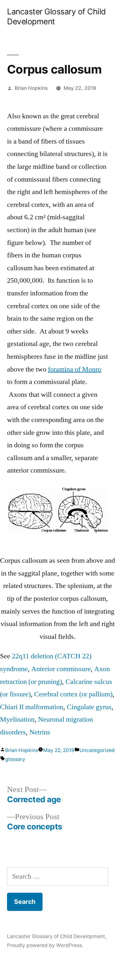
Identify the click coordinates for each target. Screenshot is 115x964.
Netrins (39, 732)
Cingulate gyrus (89, 706)
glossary (15, 759)
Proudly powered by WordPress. (45, 945)
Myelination (17, 719)
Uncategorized (97, 750)
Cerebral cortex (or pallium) (73, 694)
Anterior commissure (61, 668)
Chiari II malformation (31, 706)
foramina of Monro (74, 369)
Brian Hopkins (31, 88)
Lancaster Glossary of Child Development (56, 936)
